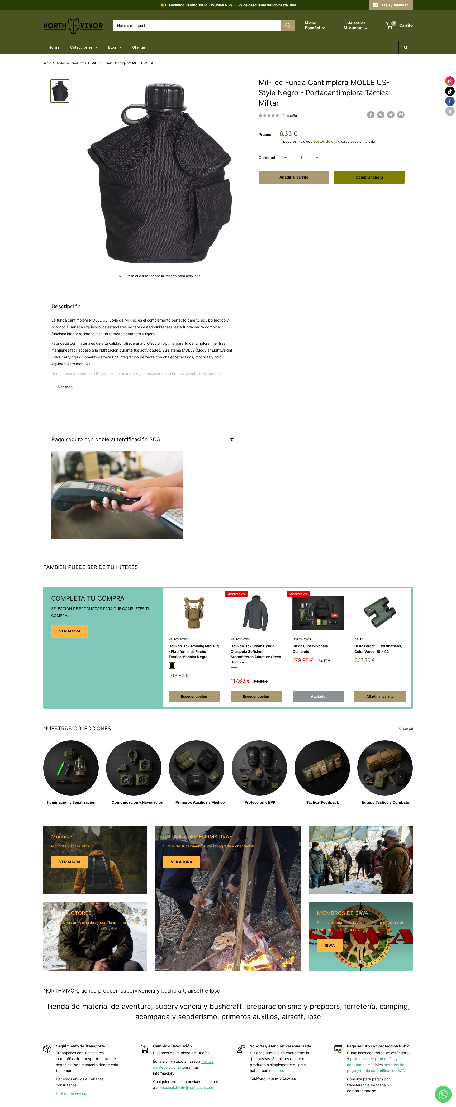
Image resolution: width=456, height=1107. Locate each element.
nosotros (277, 1070)
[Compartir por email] (401, 114)
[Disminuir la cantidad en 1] (285, 157)
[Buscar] (287, 25)
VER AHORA (69, 631)
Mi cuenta (353, 27)
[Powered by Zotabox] (450, 111)
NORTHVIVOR (302, 639)
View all (406, 729)
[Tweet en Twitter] (391, 114)
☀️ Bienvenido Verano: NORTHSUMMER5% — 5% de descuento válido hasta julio (228, 5)
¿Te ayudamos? (395, 5)
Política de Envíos (71, 1093)
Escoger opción (194, 696)
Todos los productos (71, 63)
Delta (358, 639)
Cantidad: (267, 157)
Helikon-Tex (178, 639)
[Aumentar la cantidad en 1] (316, 157)
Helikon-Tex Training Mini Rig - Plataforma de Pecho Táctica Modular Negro (194, 651)
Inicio (47, 63)
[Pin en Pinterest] (380, 114)
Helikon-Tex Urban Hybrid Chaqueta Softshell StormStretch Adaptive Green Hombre (256, 654)
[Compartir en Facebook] (370, 114)
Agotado (318, 696)
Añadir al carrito (293, 177)
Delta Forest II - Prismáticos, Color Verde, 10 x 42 (378, 648)
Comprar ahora (369, 177)
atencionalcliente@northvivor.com (185, 1087)
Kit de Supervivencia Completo (310, 648)
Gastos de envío (326, 141)
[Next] (411, 648)
